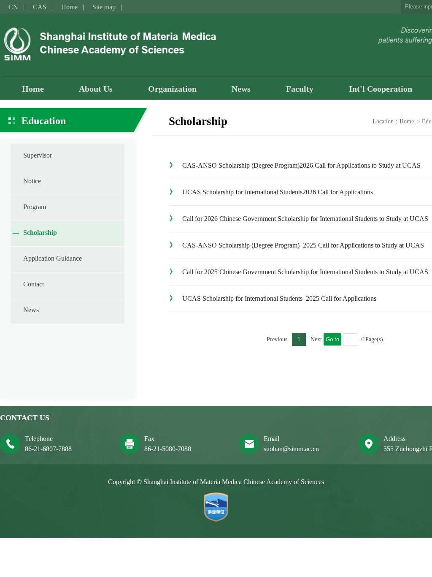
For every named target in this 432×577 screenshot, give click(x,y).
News (241, 88)
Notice (32, 181)
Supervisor (37, 155)
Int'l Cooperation (380, 88)
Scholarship (40, 232)
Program (34, 206)
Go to (332, 339)
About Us (96, 88)
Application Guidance (52, 258)
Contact (33, 284)
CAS (39, 7)
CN (13, 7)
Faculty (299, 88)
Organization (172, 88)
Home (69, 7)
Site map (104, 7)
